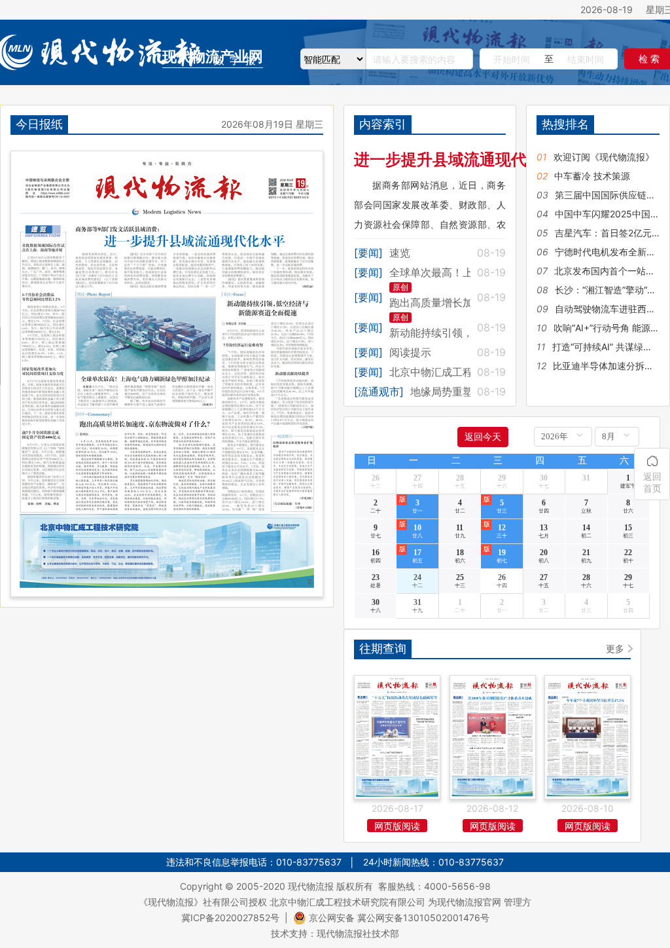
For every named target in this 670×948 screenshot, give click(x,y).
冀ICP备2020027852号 (230, 917)
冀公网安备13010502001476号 (423, 917)
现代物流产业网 (212, 56)
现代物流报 (311, 886)
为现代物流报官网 (464, 901)
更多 (615, 648)
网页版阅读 (397, 825)
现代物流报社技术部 (358, 933)
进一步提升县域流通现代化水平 (464, 159)
